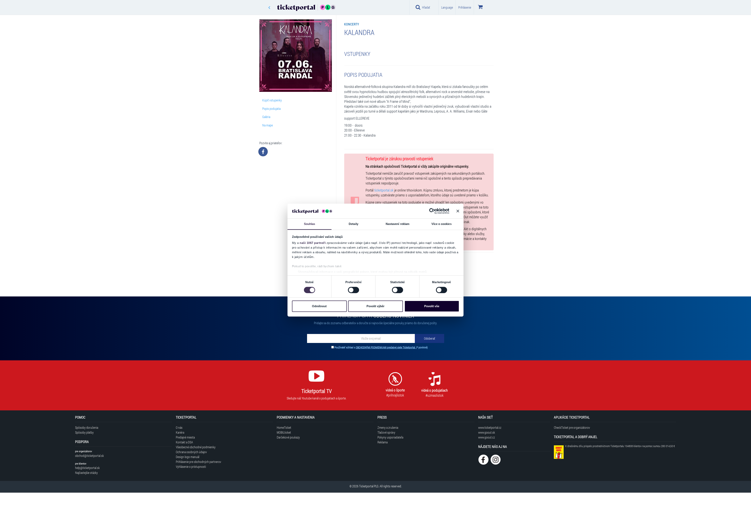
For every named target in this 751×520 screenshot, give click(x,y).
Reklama (382, 442)
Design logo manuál (187, 457)
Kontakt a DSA (184, 442)
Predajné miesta (185, 437)
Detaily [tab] (353, 224)
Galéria (266, 117)
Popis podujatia (271, 109)
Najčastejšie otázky (86, 473)
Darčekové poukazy (288, 437)
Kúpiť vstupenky (272, 100)
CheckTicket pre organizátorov (572, 427)
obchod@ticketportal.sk (89, 456)
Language (447, 7)
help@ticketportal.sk (87, 468)
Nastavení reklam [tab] (398, 224)
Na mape (267, 125)
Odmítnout (319, 306)
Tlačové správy (386, 432)
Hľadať (426, 7)
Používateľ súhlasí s (381, 347)
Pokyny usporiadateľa (390, 437)
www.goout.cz (486, 437)
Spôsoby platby (84, 432)
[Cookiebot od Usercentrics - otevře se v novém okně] (432, 211)
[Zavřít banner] (457, 211)
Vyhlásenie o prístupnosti (191, 467)
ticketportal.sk (383, 190)
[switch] (353, 290)
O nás (179, 427)
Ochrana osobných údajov (191, 452)
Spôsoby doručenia (86, 427)
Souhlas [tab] (309, 224)
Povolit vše (431, 306)
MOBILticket (284, 432)
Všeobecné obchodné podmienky (196, 447)
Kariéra (180, 432)
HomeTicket (284, 427)
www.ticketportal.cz (489, 427)
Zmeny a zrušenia (387, 427)
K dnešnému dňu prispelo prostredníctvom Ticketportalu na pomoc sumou (620, 446)
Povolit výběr (375, 306)
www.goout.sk (486, 432)
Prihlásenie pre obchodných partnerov (198, 462)
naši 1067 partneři (313, 242)
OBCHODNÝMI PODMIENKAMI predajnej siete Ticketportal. (386, 347)
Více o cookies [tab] (441, 224)
